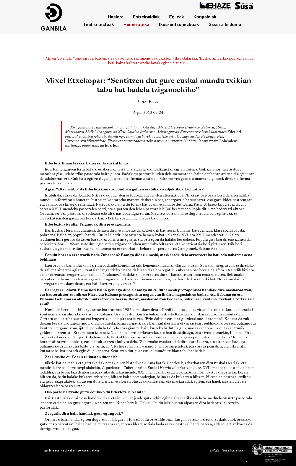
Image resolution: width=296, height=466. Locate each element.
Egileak (176, 16)
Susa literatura (232, 450)
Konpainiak (205, 16)
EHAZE (215, 450)
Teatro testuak (98, 24)
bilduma (224, 24)
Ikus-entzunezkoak (179, 24)
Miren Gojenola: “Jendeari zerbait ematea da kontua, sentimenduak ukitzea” (109, 59)
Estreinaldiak (146, 16)
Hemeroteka (136, 24)
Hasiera (116, 16)
